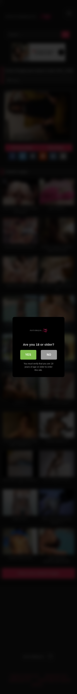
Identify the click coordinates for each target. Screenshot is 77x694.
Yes (28, 354)
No (49, 354)
